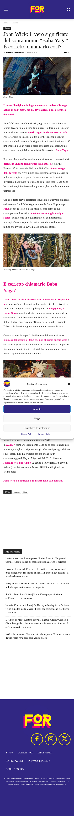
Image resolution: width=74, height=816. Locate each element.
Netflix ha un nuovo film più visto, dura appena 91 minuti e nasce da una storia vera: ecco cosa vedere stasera (38, 636)
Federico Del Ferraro (15, 52)
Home (5, 23)
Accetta (37, 409)
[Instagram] (51, 739)
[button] (69, 384)
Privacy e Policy (44, 434)
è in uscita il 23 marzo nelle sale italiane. (33, 480)
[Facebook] (37, 739)
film (25, 492)
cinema (17, 492)
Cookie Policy (27, 434)
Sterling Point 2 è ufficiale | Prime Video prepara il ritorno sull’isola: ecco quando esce (34, 596)
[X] (65, 739)
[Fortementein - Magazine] (37, 9)
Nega (37, 418)
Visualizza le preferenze (37, 428)
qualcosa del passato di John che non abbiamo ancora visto (35, 339)
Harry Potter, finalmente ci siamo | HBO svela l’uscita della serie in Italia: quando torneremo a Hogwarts (37, 585)
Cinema (15, 23)
